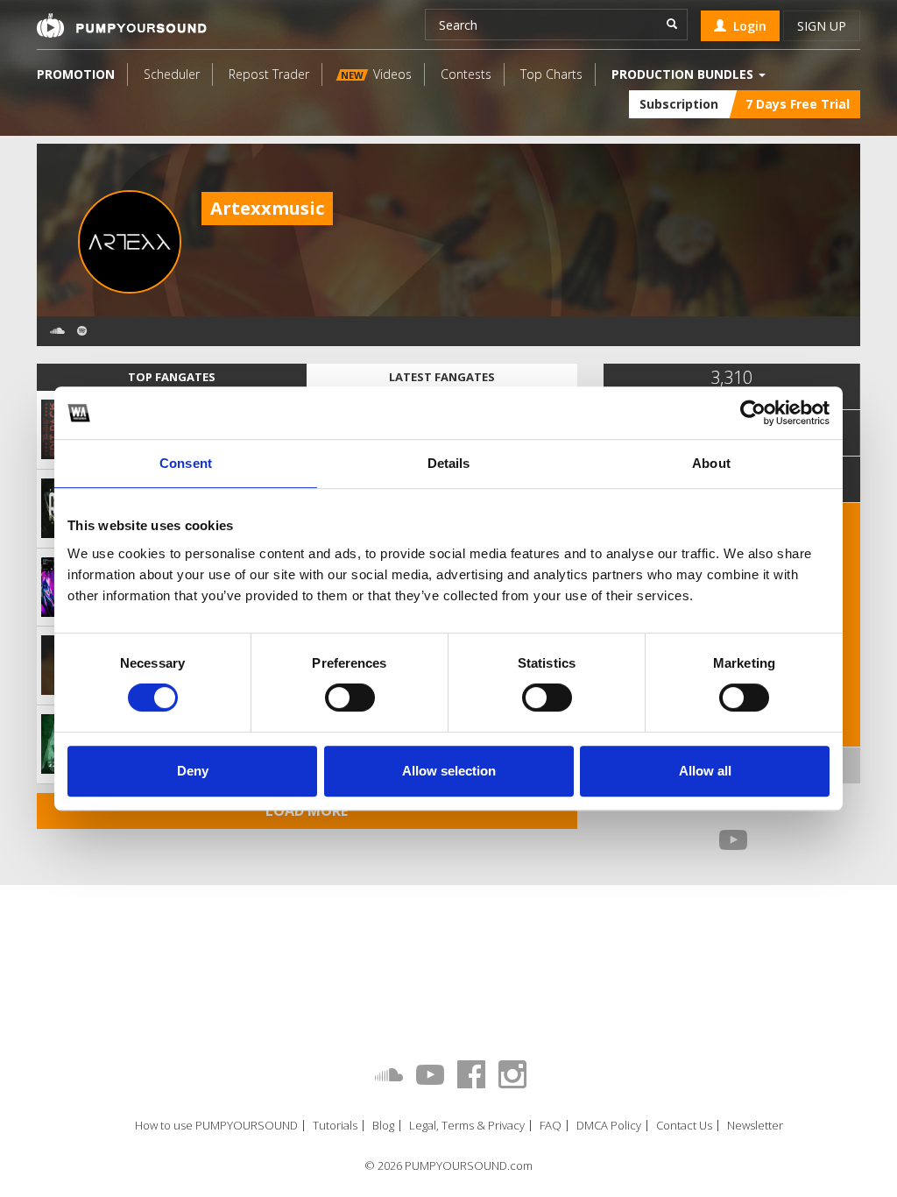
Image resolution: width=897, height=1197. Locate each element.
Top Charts (551, 74)
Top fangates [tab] (171, 377)
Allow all (705, 770)
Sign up (821, 26)
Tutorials (335, 1125)
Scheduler (172, 74)
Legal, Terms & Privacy (467, 1125)
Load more (306, 810)
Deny (192, 770)
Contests (466, 74)
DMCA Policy (608, 1125)
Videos (376, 74)
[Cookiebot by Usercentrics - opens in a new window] (753, 413)
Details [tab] (448, 463)
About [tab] (711, 463)
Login (746, 26)
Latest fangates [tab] (442, 377)
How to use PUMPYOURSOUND (216, 1125)
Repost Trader (269, 74)
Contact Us (684, 1125)
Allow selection (449, 770)
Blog (383, 1125)
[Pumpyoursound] (122, 25)
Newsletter (755, 1125)
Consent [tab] (185, 463)
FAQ (551, 1125)
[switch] (350, 697)
